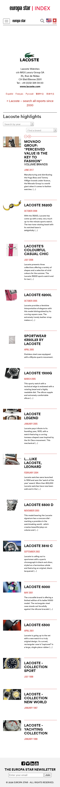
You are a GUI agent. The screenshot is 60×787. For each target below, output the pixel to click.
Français (20, 94)
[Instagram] (28, 763)
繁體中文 (40, 94)
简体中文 (50, 94)
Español (10, 94)
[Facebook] (23, 763)
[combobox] (18, 124)
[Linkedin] (32, 763)
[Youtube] (37, 763)
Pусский (30, 94)
